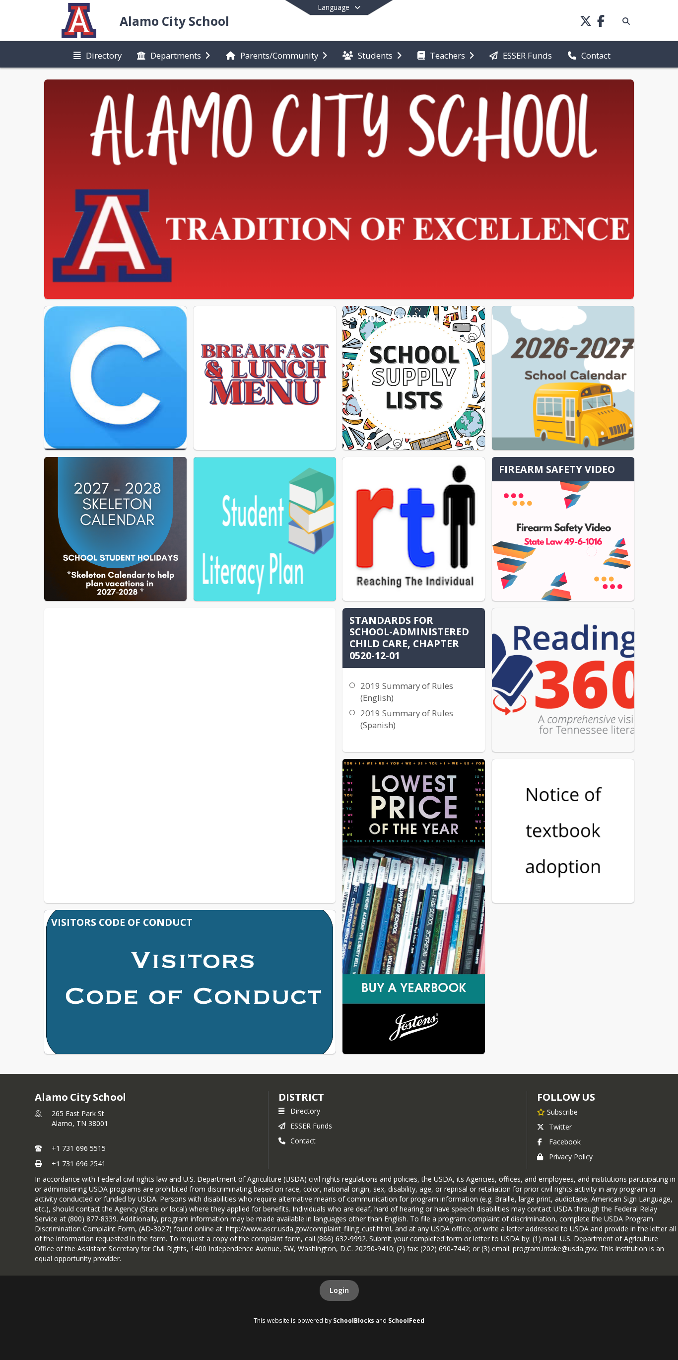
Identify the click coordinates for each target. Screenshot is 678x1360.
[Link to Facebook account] (600, 22)
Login (339, 1290)
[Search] (624, 21)
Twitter (560, 1127)
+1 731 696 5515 (79, 1148)
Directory (305, 1111)
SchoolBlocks (353, 1320)
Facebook (565, 1141)
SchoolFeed (406, 1320)
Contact (303, 1140)
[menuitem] (97, 55)
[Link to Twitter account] (585, 22)
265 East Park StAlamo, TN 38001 (80, 1118)
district (301, 1097)
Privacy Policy (571, 1156)
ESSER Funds (311, 1126)
